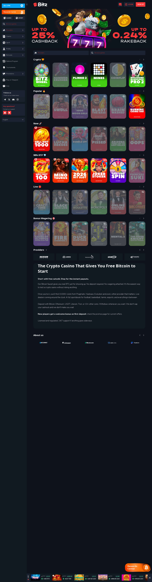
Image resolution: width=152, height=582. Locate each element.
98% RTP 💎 (39, 155)
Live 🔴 (37, 186)
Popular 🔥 (39, 91)
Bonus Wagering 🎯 (44, 218)
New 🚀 (37, 123)
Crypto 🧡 (38, 59)
